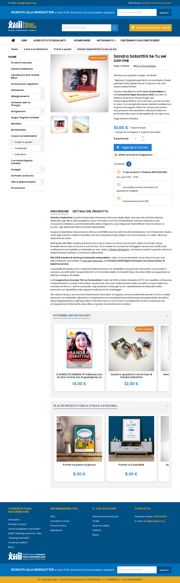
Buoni (96, 534)
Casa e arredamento (24, 136)
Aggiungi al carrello (132, 147)
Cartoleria (20, 154)
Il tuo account (105, 509)
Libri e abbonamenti (23, 181)
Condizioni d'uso (59, 521)
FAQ (52, 516)
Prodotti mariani (21, 62)
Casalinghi (21, 148)
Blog (10, 547)
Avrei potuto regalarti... (50, 40)
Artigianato (105, 40)
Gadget (16, 169)
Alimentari (17, 90)
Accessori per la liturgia (20, 104)
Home (12, 57)
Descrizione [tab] (59, 211)
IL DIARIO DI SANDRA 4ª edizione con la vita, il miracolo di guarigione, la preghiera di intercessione (79, 377)
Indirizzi (97, 530)
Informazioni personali (105, 516)
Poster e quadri (23, 142)
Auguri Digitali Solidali (25, 117)
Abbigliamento (20, 96)
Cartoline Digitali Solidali (22, 162)
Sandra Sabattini (22, 68)
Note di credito (101, 525)
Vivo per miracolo (92, 260)
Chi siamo (14, 519)
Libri (24, 40)
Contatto (143, 509)
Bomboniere (82, 40)
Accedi (145, 2)
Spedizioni (56, 530)
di (134, 66)
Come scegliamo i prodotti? (24, 528)
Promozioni (18, 188)
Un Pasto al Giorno (22, 175)
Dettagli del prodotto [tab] (90, 211)
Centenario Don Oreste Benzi (140, 40)
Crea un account (161, 2)
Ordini (96, 521)
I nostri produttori (18, 542)
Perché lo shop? (17, 524)
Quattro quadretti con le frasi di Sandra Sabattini (131, 376)
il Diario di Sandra (119, 249)
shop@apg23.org (26, 2)
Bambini (16, 123)
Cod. (117, 66)
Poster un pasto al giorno (79, 464)
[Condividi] (128, 164)
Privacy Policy (58, 525)
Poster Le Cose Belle (131, 464)
